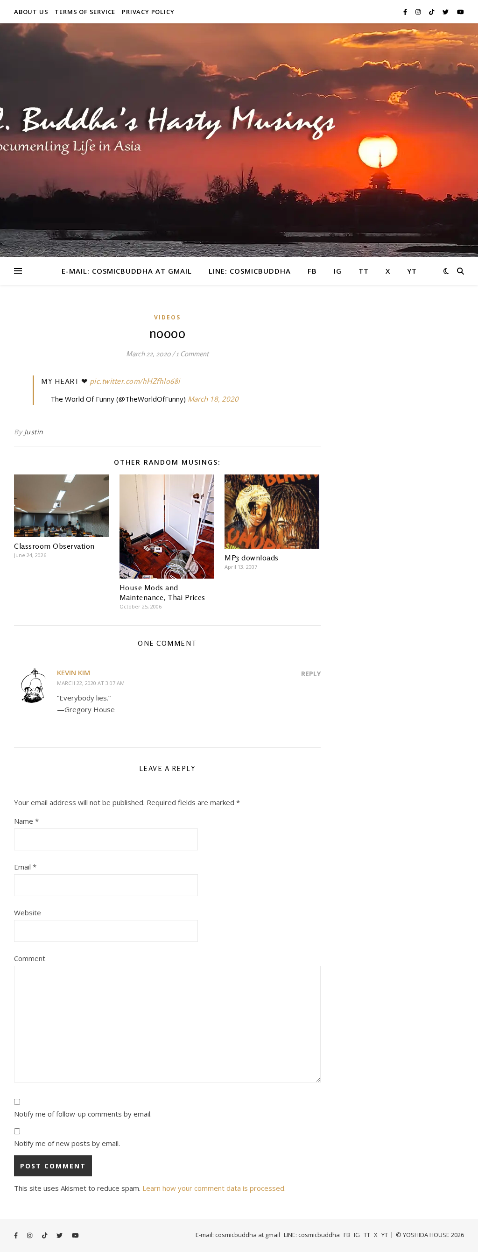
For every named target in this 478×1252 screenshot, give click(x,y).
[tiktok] (432, 11)
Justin (33, 431)
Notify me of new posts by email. (67, 1143)
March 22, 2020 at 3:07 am (91, 682)
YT (412, 271)
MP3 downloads (252, 557)
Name (26, 821)
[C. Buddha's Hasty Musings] (239, 140)
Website (27, 912)
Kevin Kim (73, 672)
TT (363, 271)
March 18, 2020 (213, 398)
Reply (311, 673)
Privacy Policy (148, 11)
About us (31, 11)
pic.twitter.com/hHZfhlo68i (135, 381)
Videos (167, 317)
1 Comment (192, 353)
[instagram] (418, 11)
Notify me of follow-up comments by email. (83, 1113)
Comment (29, 958)
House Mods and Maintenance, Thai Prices (162, 592)
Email (25, 866)
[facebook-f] (405, 11)
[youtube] (460, 11)
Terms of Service (85, 11)
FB (312, 271)
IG (338, 271)
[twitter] (446, 11)
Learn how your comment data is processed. (214, 1188)
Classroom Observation (54, 546)
